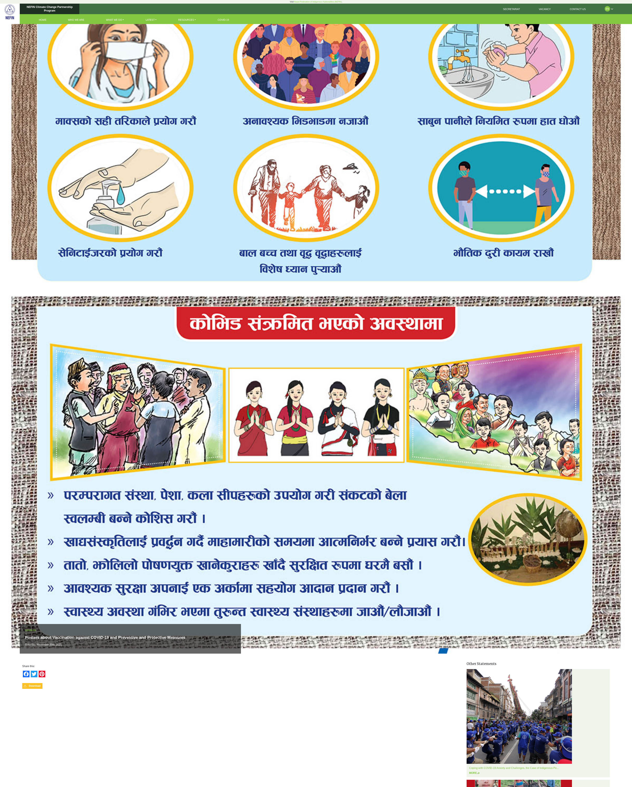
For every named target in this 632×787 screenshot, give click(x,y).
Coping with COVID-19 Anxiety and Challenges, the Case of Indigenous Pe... (514, 768)
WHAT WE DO (114, 19)
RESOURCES (186, 19)
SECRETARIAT (511, 9)
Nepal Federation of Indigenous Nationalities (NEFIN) (318, 2)
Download (34, 685)
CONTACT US (578, 9)
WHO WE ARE (76, 19)
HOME (42, 19)
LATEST (150, 19)
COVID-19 (223, 19)
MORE (473, 773)
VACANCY (545, 9)
